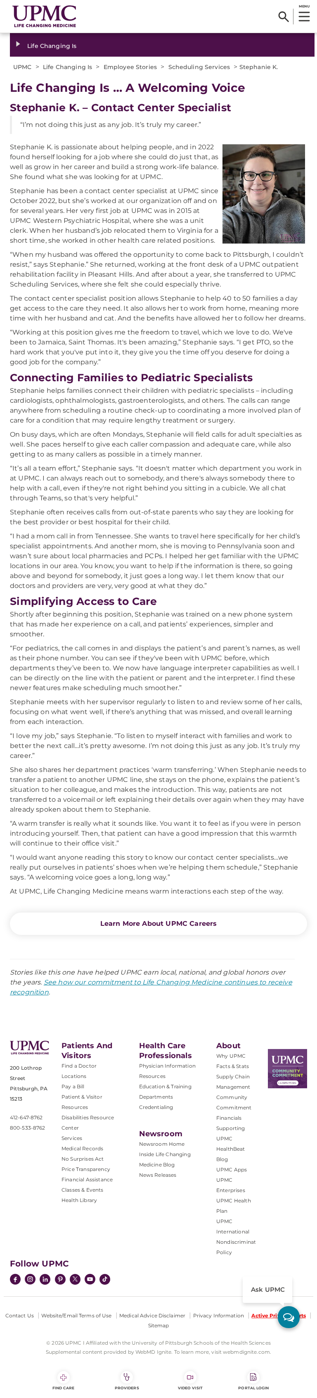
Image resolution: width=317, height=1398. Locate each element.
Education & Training (165, 1086)
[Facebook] (15, 1280)
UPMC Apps (231, 1169)
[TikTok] (104, 1279)
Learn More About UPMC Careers (158, 923)
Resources (152, 1076)
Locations (74, 1076)
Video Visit (190, 1388)
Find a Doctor (79, 1066)
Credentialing (156, 1107)
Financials (229, 1118)
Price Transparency (86, 1169)
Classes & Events (83, 1190)
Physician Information (167, 1066)
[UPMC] (44, 16)
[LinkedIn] (45, 1280)
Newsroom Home (162, 1144)
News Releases (158, 1175)
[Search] (284, 16)
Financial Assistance (87, 1179)
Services (72, 1138)
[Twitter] (75, 1279)
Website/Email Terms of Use (76, 1315)
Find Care (63, 1388)
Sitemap (158, 1325)
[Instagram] (30, 1280)
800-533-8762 (27, 1128)
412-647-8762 (26, 1117)
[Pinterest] (60, 1280)
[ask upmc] (289, 1317)
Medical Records (82, 1148)
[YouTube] (90, 1280)
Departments (156, 1097)
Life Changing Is (51, 46)
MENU (304, 6)
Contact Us (19, 1315)
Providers (127, 1388)
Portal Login (253, 1388)
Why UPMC (231, 1056)
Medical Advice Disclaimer (152, 1315)
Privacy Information (218, 1315)
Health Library (79, 1200)
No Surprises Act (83, 1159)
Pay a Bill (73, 1086)
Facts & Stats (232, 1066)
